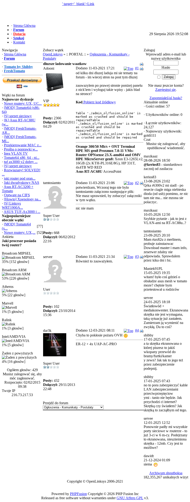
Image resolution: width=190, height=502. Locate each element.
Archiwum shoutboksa (165, 473)
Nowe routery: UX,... (19, 232)
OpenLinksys (53, 54)
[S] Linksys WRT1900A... (12, 205)
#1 (137, 68)
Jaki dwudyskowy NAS (21, 183)
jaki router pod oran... (19, 178)
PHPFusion (78, 494)
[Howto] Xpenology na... (22, 199)
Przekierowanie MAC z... (22, 145)
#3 (137, 257)
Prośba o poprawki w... (21, 149)
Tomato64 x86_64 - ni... (21, 158)
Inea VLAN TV (16, 153)
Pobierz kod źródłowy (99, 102)
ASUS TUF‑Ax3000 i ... (22, 212)
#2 (137, 183)
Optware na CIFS (17, 195)
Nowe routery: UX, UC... (23, 103)
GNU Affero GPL (130, 498)
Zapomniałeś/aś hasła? (165, 98)
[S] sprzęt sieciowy (18, 116)
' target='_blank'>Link (78, 4)
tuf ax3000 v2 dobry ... (21, 162)
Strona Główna (15, 54)
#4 (137, 330)
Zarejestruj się (165, 90)
